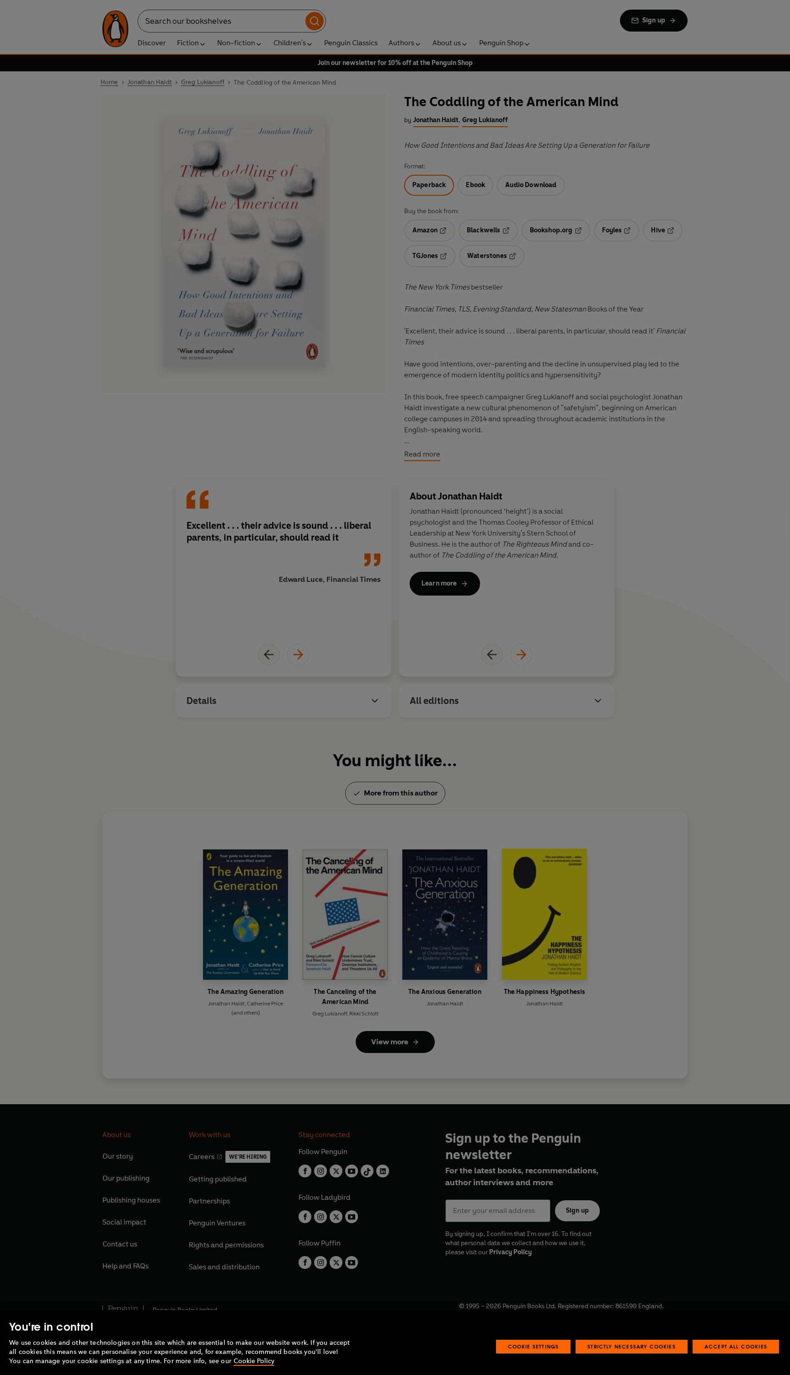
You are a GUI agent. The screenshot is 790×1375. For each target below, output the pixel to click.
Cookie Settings (533, 1346)
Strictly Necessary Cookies (631, 1346)
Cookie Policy (254, 1361)
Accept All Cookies (736, 1346)
